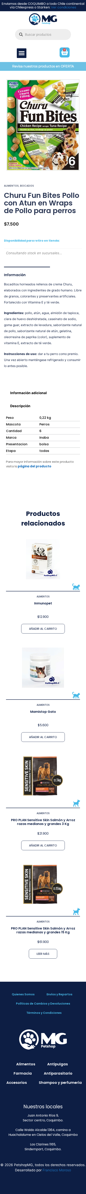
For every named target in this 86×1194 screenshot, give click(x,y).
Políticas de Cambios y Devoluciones (43, 1004)
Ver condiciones (63, 7)
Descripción (20, 406)
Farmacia (23, 1073)
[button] (21, 53)
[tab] (43, 392)
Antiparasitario (58, 1073)
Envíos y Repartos (59, 994)
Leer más (43, 954)
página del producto (34, 466)
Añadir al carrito (43, 628)
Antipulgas (57, 1064)
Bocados (27, 185)
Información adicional (28, 393)
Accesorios (16, 1082)
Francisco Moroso (57, 1170)
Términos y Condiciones (44, 1013)
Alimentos (11, 185)
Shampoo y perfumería (60, 1082)
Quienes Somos (23, 994)
